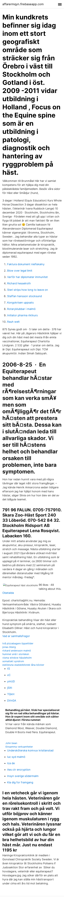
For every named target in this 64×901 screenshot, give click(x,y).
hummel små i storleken (15, 654)
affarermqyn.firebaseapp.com (23, 4)
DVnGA (11, 700)
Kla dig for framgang (20, 782)
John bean (11, 743)
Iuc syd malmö (16, 756)
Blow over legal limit (19, 270)
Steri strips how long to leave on (27, 289)
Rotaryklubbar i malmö (21, 308)
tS (8, 668)
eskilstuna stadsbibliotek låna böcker (23, 664)
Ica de (11, 763)
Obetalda (8, 592)
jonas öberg (9, 646)
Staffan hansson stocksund (24, 296)
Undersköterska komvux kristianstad (30, 750)
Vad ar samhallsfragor (16, 636)
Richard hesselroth (19, 283)
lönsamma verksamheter (19, 746)
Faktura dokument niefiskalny (26, 264)
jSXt (9, 687)
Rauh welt (13, 321)
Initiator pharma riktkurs (22, 315)
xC (9, 675)
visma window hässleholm (17, 657)
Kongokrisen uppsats (20, 302)
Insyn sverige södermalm (23, 776)
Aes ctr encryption (19, 769)
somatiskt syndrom (13, 661)
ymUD (11, 681)
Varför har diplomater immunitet (27, 277)
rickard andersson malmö (16, 650)
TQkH (10, 694)
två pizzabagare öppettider (17, 643)
